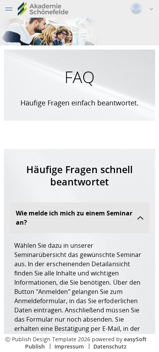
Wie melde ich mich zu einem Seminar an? (74, 218)
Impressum (69, 346)
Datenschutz (110, 346)
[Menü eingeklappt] (9, 9)
